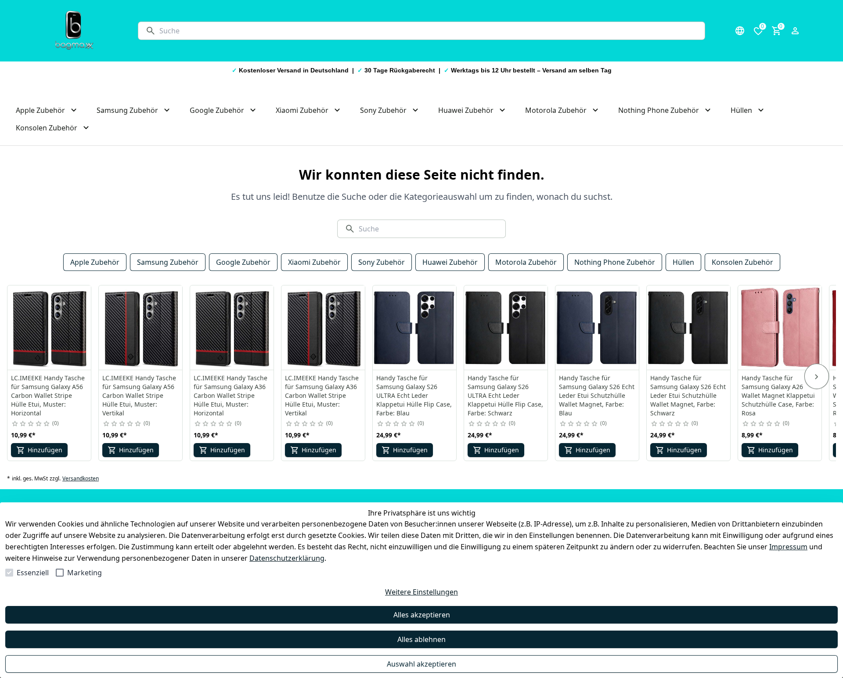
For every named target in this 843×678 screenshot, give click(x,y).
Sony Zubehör (381, 262)
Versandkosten (80, 478)
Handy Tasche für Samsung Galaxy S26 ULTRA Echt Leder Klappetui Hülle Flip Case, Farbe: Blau (414, 395)
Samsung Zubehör (167, 262)
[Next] (816, 376)
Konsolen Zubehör (742, 262)
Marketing (84, 572)
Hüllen (683, 262)
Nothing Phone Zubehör (614, 262)
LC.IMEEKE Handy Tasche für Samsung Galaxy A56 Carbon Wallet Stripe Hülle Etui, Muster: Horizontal (48, 395)
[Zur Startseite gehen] (74, 31)
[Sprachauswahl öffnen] (740, 31)
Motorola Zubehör (526, 262)
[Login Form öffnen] (795, 31)
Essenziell (33, 572)
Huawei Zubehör (450, 262)
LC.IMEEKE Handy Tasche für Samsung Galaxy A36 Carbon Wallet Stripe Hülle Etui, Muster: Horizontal (230, 395)
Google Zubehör (243, 262)
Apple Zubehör (94, 262)
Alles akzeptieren (421, 615)
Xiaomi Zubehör (314, 262)
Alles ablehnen (421, 639)
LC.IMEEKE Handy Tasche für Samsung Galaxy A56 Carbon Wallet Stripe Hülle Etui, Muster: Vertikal (139, 395)
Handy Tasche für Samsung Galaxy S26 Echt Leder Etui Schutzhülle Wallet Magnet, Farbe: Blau (596, 395)
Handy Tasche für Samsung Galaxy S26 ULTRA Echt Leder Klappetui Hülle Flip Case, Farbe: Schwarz (505, 395)
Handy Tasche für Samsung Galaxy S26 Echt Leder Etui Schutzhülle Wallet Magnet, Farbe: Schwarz (688, 395)
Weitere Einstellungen (421, 592)
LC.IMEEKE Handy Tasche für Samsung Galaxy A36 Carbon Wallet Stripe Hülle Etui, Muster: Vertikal (322, 395)
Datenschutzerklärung (286, 558)
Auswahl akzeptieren (421, 664)
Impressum (788, 547)
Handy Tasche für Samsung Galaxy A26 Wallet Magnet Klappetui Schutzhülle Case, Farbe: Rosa (778, 395)
